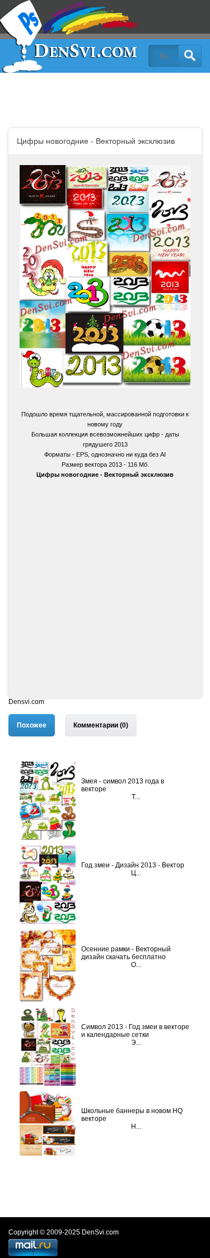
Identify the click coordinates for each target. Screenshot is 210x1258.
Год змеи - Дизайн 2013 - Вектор (132, 865)
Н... (136, 1126)
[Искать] (190, 56)
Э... (136, 1042)
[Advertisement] (105, 593)
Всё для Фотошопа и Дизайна (70, 36)
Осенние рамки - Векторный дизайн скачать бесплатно (126, 953)
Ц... (136, 873)
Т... (136, 797)
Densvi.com (26, 702)
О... (136, 965)
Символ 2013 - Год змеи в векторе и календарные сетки (135, 1031)
